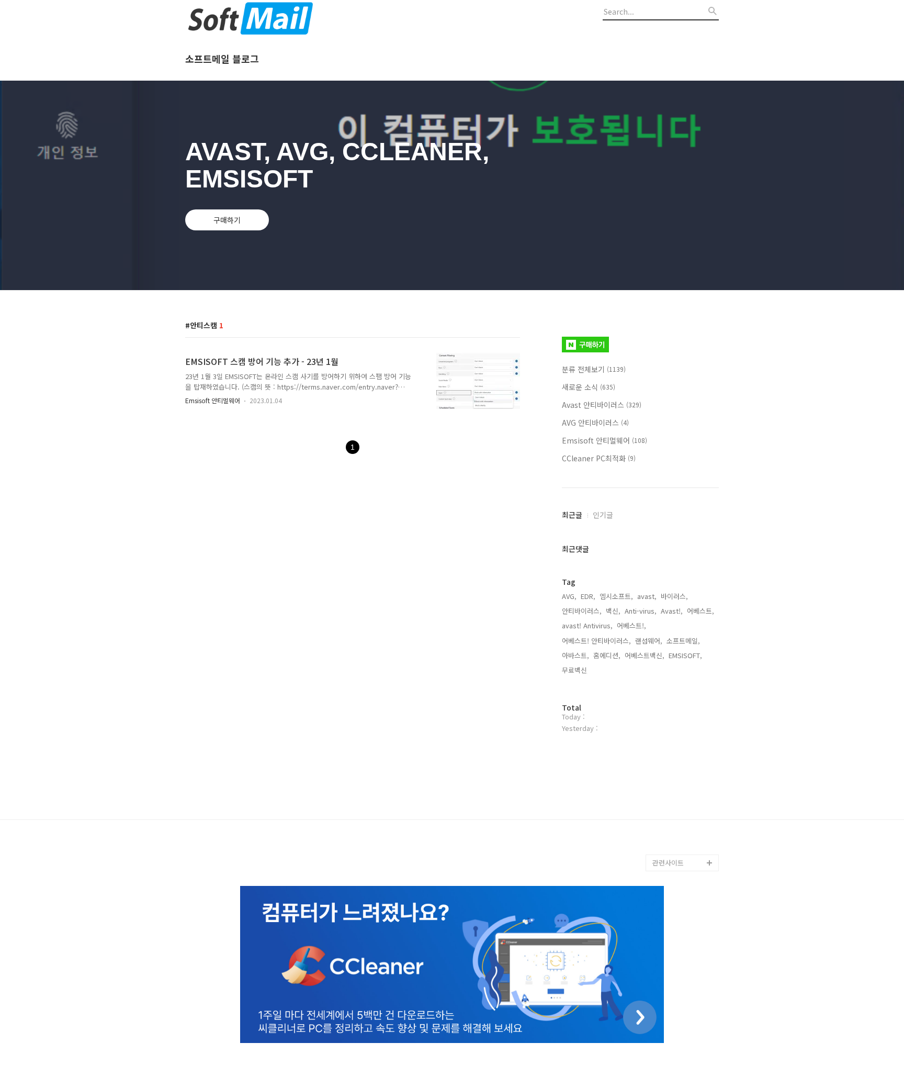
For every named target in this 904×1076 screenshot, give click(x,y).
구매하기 (227, 220)
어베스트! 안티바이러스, (596, 641)
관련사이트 (668, 863)
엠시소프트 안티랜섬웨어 (685, 837)
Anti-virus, (641, 611)
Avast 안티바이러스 (601, 405)
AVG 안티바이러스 (595, 422)
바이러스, (674, 596)
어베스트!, (631, 625)
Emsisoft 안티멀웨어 (212, 400)
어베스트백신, (644, 655)
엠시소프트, (616, 596)
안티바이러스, (582, 611)
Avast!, (672, 611)
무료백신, (575, 670)
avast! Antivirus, (587, 625)
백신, (613, 611)
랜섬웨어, (648, 641)
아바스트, (575, 655)
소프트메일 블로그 (222, 59)
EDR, (588, 596)
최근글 (572, 514)
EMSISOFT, (685, 655)
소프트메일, (683, 641)
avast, (647, 596)
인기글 (603, 514)
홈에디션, (606, 655)
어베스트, (700, 611)
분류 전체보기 (594, 369)
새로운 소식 (588, 387)
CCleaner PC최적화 (599, 458)
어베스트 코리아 (676, 812)
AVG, (569, 596)
